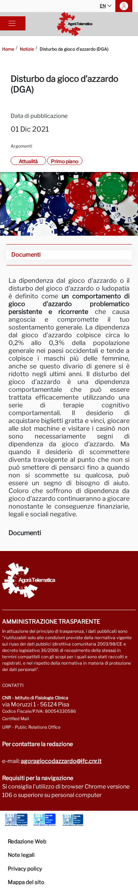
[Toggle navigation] (12, 23)
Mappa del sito (26, 882)
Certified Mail (15, 718)
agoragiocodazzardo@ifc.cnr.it (61, 761)
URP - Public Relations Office (31, 727)
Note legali (21, 855)
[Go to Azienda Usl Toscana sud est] (73, 820)
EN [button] (103, 5)
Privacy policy (25, 869)
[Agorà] (74, 24)
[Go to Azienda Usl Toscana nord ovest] (16, 820)
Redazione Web (27, 841)
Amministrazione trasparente (51, 621)
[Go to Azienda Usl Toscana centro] (44, 820)
